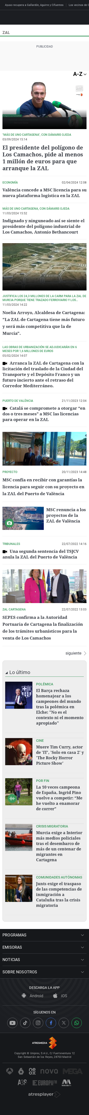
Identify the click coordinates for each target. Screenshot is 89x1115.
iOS (63, 996)
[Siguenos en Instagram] (38, 1023)
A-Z (78, 74)
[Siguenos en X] (64, 1023)
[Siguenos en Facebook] (51, 1023)
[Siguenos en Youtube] (12, 1023)
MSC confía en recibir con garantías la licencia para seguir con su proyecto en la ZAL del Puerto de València (43, 486)
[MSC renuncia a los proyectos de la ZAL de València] (23, 518)
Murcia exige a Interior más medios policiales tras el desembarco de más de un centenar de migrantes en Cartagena (59, 846)
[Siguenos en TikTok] (25, 1023)
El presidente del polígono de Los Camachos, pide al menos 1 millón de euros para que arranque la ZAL (42, 158)
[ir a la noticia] (18, 695)
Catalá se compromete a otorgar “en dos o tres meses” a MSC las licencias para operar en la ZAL (43, 413)
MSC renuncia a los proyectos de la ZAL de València (66, 515)
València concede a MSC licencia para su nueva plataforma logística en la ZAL (44, 192)
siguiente (73, 653)
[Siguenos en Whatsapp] (76, 1023)
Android (36, 996)
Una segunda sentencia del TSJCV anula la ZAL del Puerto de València (40, 554)
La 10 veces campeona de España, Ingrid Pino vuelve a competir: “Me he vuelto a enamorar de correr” (59, 797)
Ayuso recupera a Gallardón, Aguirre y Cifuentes (34, 5)
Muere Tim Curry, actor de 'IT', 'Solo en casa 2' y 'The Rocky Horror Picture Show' (60, 755)
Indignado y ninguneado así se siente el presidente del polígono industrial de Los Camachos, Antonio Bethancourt (43, 226)
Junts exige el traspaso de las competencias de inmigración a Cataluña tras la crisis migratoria (59, 894)
